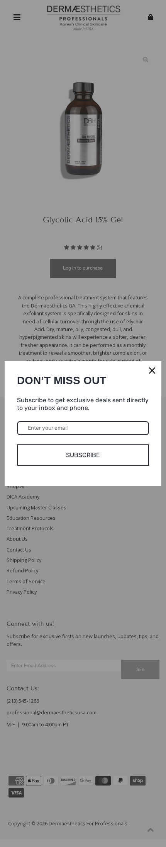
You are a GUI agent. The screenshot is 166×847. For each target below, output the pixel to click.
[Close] (152, 370)
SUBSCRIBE (83, 455)
